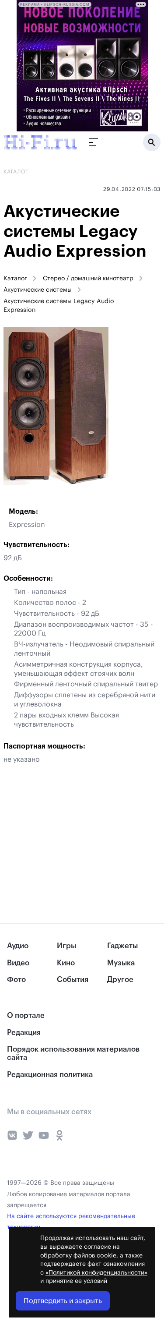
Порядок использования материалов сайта (73, 1053)
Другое (120, 979)
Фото (16, 979)
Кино (66, 963)
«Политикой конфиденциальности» (96, 1273)
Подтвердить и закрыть (63, 1300)
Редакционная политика (50, 1074)
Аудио (17, 946)
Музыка (121, 963)
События (72, 979)
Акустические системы (37, 290)
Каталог (15, 279)
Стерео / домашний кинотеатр (88, 279)
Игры (66, 946)
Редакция (24, 1032)
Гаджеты (122, 946)
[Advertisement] (65, 843)
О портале (26, 1015)
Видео (18, 963)
